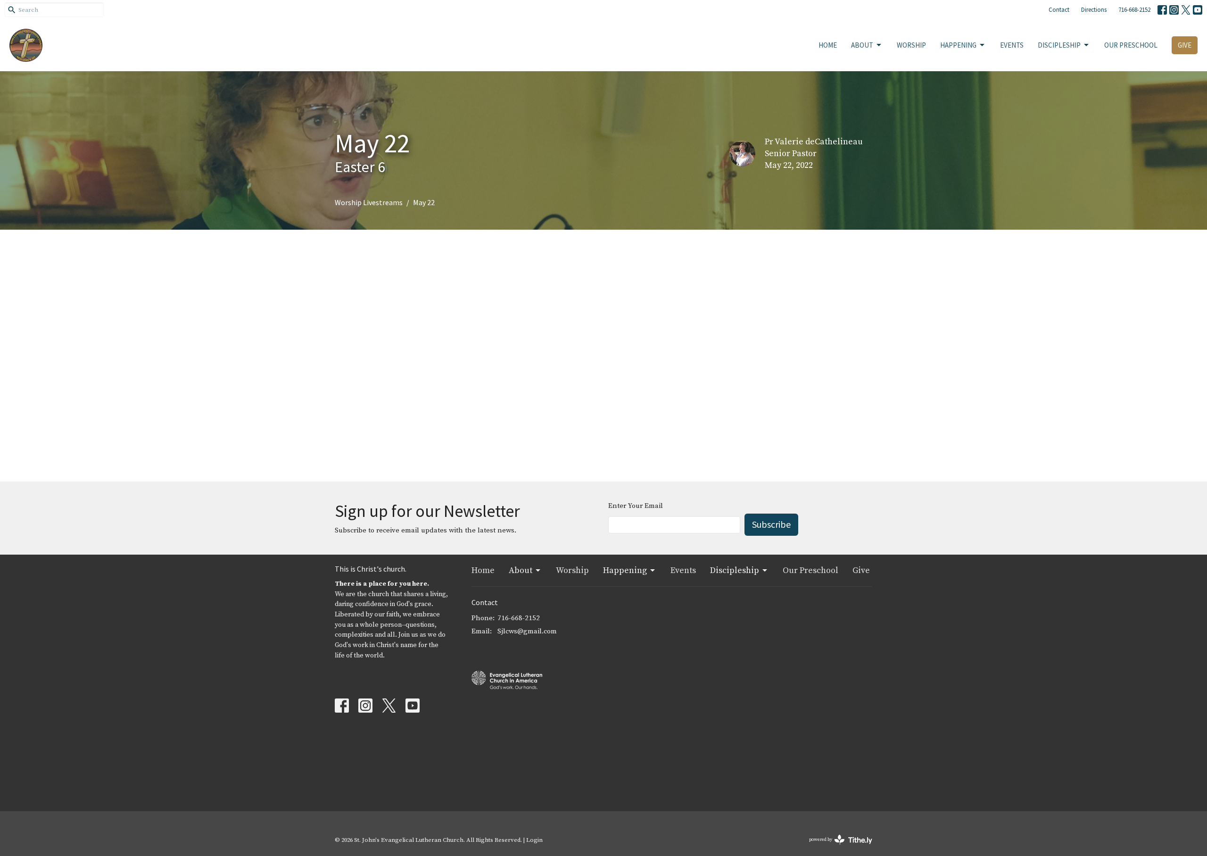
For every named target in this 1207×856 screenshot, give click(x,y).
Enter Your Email (635, 505)
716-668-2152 (1134, 10)
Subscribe (771, 524)
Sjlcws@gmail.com (527, 631)
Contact (1059, 10)
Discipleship (1059, 45)
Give (1184, 45)
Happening (958, 45)
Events (1012, 45)
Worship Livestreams (369, 202)
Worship (911, 45)
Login (534, 840)
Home (827, 45)
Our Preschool (1130, 45)
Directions (1094, 10)
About (862, 45)
